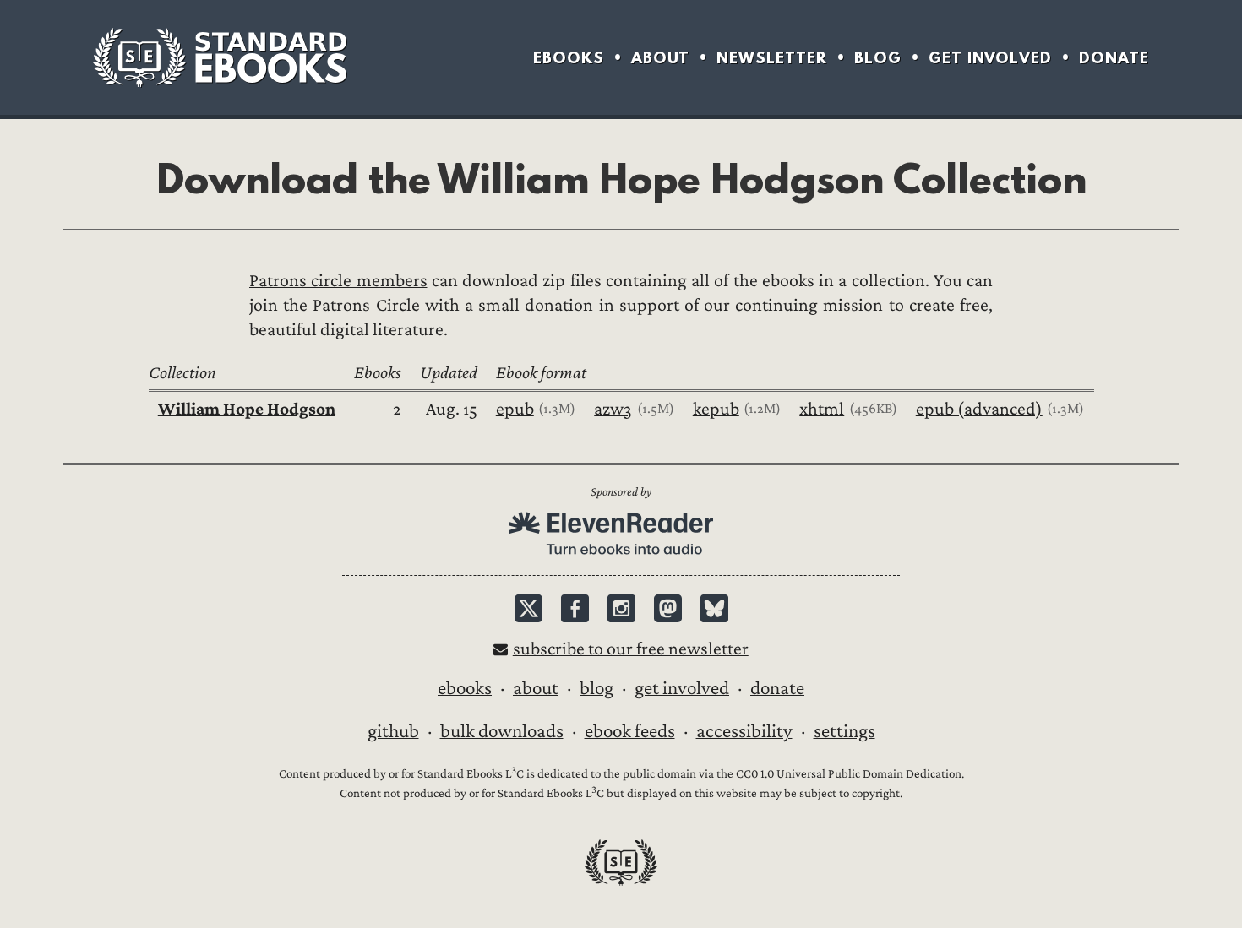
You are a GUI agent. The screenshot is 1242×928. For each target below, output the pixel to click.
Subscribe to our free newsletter (631, 649)
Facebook (575, 608)
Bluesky (714, 608)
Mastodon (668, 608)
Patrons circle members (338, 281)
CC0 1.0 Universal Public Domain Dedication (848, 774)
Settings (844, 731)
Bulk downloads (502, 731)
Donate (1114, 57)
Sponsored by (621, 492)
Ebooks (568, 57)
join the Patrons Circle (334, 305)
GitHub (393, 731)
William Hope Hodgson (246, 409)
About (660, 57)
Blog (878, 57)
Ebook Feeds (630, 731)
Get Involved (990, 57)
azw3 (613, 409)
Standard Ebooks (219, 57)
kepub (716, 409)
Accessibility (744, 731)
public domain (659, 774)
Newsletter (771, 57)
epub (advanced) (979, 409)
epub (515, 409)
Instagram (621, 608)
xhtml (821, 409)
